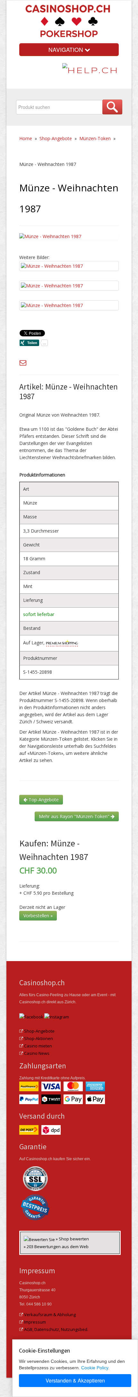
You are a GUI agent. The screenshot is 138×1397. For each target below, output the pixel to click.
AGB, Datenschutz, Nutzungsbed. (56, 1329)
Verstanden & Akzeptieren (75, 1380)
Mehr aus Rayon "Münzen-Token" (75, 816)
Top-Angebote (43, 799)
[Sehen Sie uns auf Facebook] (31, 1016)
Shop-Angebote (55, 138)
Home (25, 138)
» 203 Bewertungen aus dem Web (56, 1246)
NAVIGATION (66, 49)
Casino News (36, 1053)
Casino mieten (38, 1046)
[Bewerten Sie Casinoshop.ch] (40, 1239)
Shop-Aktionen (38, 1038)
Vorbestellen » (38, 915)
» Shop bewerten (72, 1239)
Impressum (35, 1322)
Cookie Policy (94, 1367)
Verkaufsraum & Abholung (50, 1314)
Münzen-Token (95, 138)
